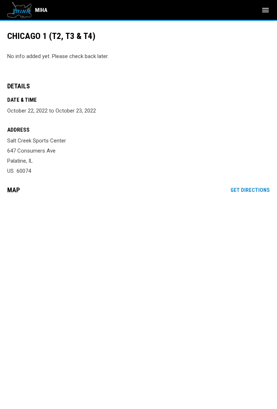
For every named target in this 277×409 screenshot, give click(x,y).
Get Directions (250, 190)
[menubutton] (265, 10)
